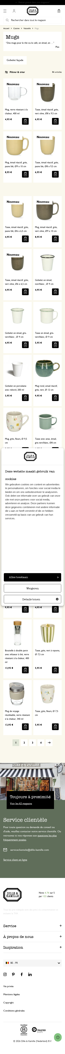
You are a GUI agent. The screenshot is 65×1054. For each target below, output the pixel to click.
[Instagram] (5, 974)
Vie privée (8, 986)
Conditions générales (14, 1010)
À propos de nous (18, 937)
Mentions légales (11, 994)
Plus (57, 47)
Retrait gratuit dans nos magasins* (34, 2)
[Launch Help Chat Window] (58, 1037)
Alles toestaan (18, 577)
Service (9, 926)
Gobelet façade (15, 60)
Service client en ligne (15, 859)
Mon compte (14, 11)
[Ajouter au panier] (25, 121)
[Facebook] (21, 974)
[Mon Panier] (59, 11)
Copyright (8, 1002)
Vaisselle (27, 28)
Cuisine (16, 28)
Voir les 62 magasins (21, 803)
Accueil (6, 28)
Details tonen (31, 599)
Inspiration (13, 947)
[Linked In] (30, 974)
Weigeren (32, 588)
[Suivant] (49, 742)
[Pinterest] (13, 974)
